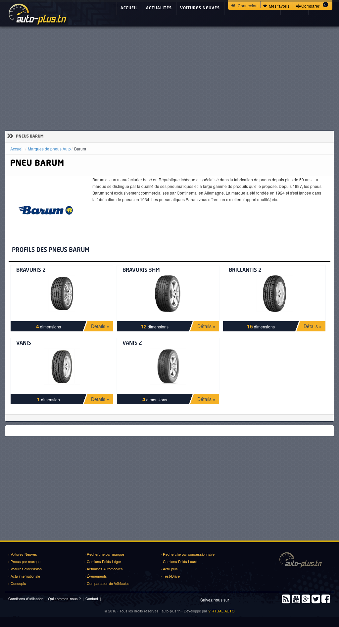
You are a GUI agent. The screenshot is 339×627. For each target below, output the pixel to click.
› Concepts (17, 583)
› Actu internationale (24, 576)
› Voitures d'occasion (25, 568)
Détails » (100, 326)
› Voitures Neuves (22, 554)
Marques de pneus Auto (49, 148)
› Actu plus (169, 568)
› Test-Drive (170, 576)
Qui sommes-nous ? (64, 598)
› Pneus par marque (24, 561)
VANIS (23, 343)
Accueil (129, 8)
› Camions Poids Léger (102, 561)
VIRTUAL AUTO (221, 610)
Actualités (159, 8)
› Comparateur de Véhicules (106, 583)
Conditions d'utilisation (25, 598)
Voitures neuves (200, 8)
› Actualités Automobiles (103, 568)
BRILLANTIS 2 (245, 270)
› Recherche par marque (104, 554)
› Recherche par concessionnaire (188, 554)
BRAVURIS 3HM (141, 270)
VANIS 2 (132, 343)
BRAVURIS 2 (31, 270)
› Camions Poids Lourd (179, 561)
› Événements (95, 576)
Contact (91, 598)
